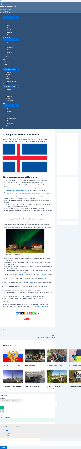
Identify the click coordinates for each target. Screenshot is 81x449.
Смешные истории (9, 97)
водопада (44, 278)
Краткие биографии (8, 73)
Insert (3, 447)
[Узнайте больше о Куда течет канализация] (35, 383)
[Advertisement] (67, 154)
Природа (9, 32)
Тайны (4, 59)
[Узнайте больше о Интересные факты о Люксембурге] (57, 383)
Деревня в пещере (30, 365)
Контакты (8, 435)
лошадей (24, 204)
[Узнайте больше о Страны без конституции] (57, 362)
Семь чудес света (9, 124)
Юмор (4, 83)
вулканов (31, 282)
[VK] (3, 12)
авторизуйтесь (4, 397)
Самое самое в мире (10, 114)
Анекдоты (9, 89)
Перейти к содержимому (6, 0)
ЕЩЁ (4, 103)
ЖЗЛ (4, 66)
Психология (10, 52)
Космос (9, 34)
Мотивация (10, 47)
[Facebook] (7, 12)
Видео (8, 108)
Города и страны (11, 118)
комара (21, 274)
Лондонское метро (75, 386)
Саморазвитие (7, 37)
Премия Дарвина (11, 81)
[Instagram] (5, 12)
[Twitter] (9, 12)
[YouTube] (0, 12)
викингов (33, 139)
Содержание (9, 433)
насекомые (44, 274)
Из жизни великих (9, 77)
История (5, 64)
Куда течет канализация (32, 386)
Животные (10, 29)
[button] (2, 128)
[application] (7, 15)
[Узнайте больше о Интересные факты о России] (13, 362)
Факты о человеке (9, 21)
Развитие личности (9, 43)
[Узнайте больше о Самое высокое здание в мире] (13, 383)
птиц (33, 290)
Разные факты (10, 111)
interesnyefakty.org (24, 307)
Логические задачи (9, 55)
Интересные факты (8, 6)
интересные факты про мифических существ (17, 190)
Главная (7, 430)
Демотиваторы (11, 100)
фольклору (46, 192)
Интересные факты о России (11, 365)
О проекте (8, 432)
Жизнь (4, 15)
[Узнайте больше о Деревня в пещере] (35, 362)
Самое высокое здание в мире (12, 386)
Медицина (9, 120)
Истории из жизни (9, 26)
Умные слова (10, 49)
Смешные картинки (9, 92)
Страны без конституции (54, 365)
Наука (4, 61)
